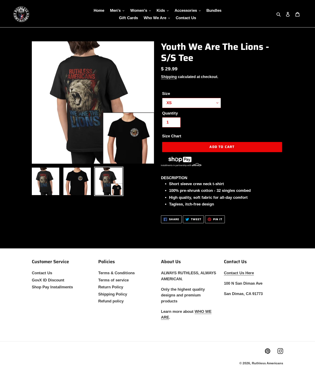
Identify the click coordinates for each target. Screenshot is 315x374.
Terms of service (113, 280)
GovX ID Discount (48, 280)
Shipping (169, 77)
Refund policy (111, 301)
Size (166, 93)
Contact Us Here (239, 273)
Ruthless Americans (267, 363)
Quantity (170, 113)
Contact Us (42, 273)
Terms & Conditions (116, 273)
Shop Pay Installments (52, 287)
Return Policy (110, 287)
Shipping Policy (112, 294)
